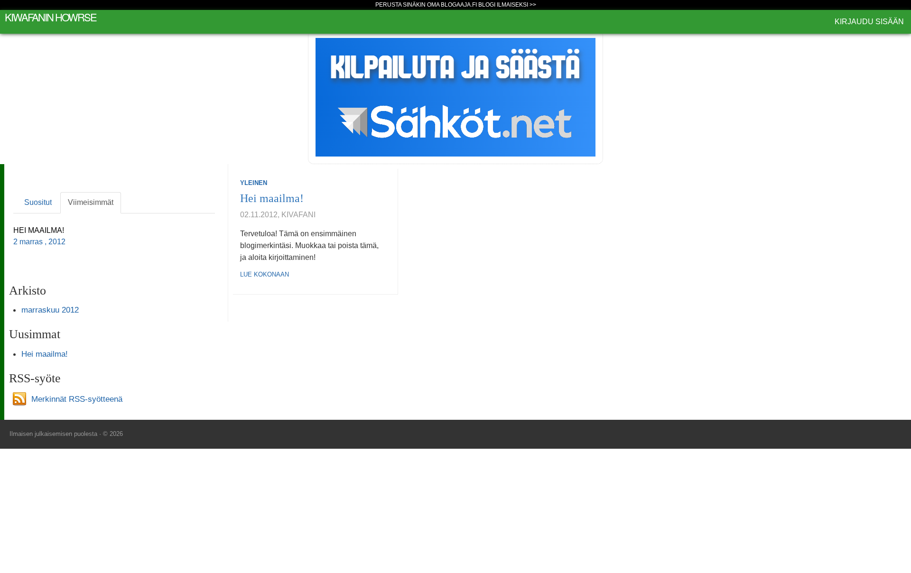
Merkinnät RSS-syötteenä (76, 398)
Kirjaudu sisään (869, 22)
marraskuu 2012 (50, 309)
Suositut (38, 202)
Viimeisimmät (90, 202)
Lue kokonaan (264, 274)
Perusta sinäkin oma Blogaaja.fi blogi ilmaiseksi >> (455, 4)
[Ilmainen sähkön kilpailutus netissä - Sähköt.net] (455, 96)
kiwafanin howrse (50, 16)
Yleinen (253, 182)
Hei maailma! (272, 198)
